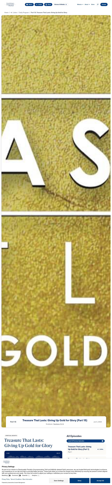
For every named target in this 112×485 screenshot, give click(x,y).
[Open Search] (98, 4)
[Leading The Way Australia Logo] (10, 4)
